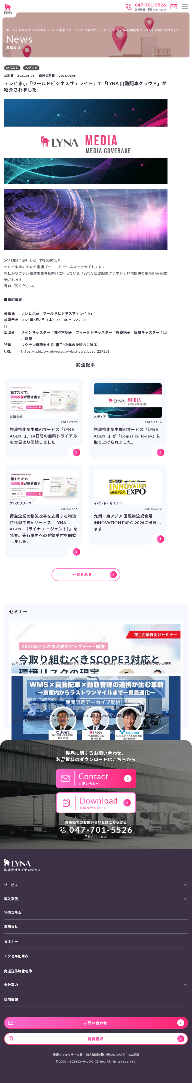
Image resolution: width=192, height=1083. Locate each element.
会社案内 (11, 985)
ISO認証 (133, 1055)
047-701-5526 (150, 4)
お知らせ (11, 926)
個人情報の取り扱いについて (105, 1055)
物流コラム (13, 912)
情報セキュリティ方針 (67, 1055)
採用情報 (11, 999)
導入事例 (11, 899)
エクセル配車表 (16, 956)
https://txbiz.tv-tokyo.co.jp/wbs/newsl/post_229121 (65, 351)
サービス (11, 885)
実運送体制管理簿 (18, 971)
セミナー (11, 941)
